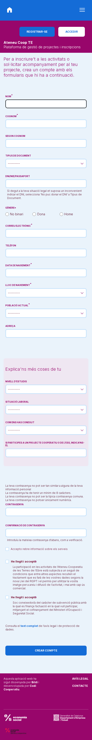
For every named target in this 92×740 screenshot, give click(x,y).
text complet (29, 626)
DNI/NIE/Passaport (17, 176)
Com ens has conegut (19, 422)
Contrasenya (14, 504)
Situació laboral (17, 401)
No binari (16, 214)
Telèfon (10, 245)
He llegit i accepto (23, 561)
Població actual (16, 305)
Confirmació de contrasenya (25, 525)
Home (68, 214)
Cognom (11, 116)
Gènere (10, 207)
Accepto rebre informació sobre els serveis (39, 549)
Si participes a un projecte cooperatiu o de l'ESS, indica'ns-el (44, 444)
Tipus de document (18, 155)
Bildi (34, 682)
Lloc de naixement (17, 285)
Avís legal (80, 678)
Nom (8, 96)
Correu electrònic (18, 225)
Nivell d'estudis (16, 381)
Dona (41, 214)
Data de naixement (17, 265)
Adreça (10, 326)
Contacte (80, 685)
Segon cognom (15, 136)
